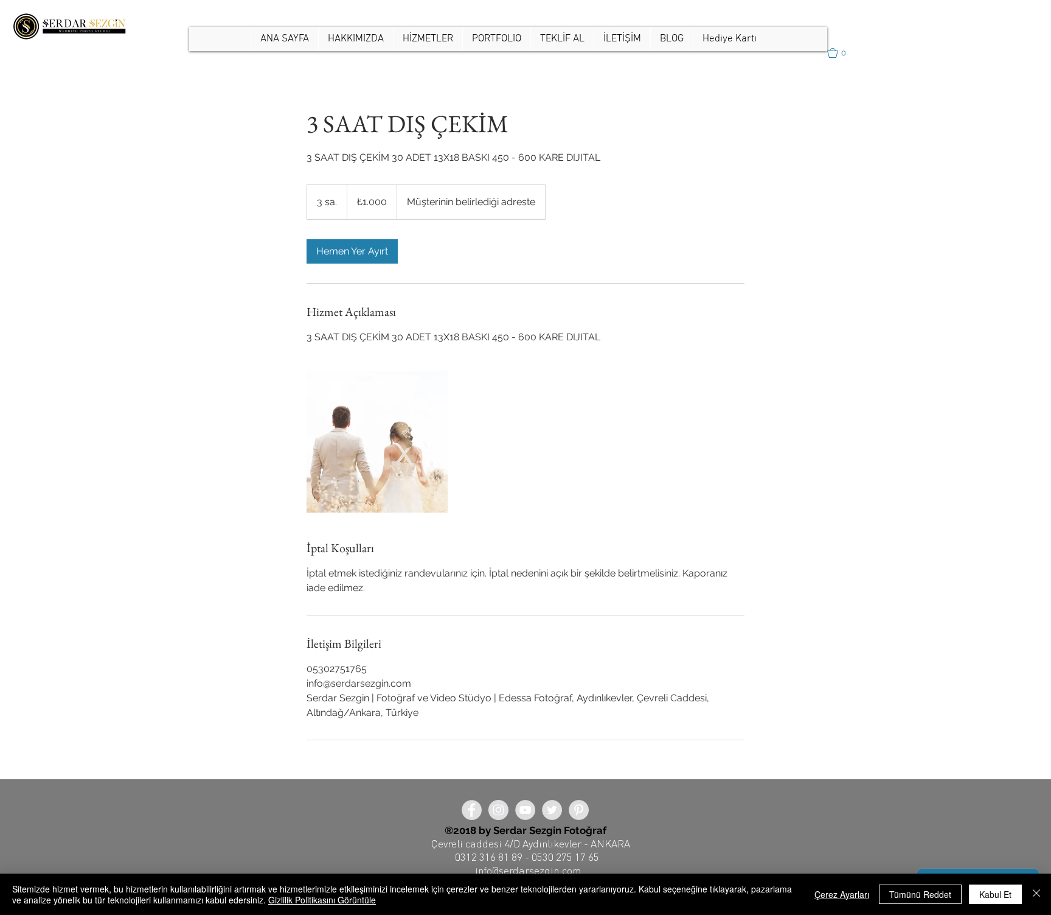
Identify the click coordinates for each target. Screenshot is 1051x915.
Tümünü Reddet (920, 894)
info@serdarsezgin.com (528, 870)
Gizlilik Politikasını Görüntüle (322, 900)
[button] (496, 39)
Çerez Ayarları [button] (841, 894)
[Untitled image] (377, 442)
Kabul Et (995, 894)
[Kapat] (1036, 894)
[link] (352, 251)
